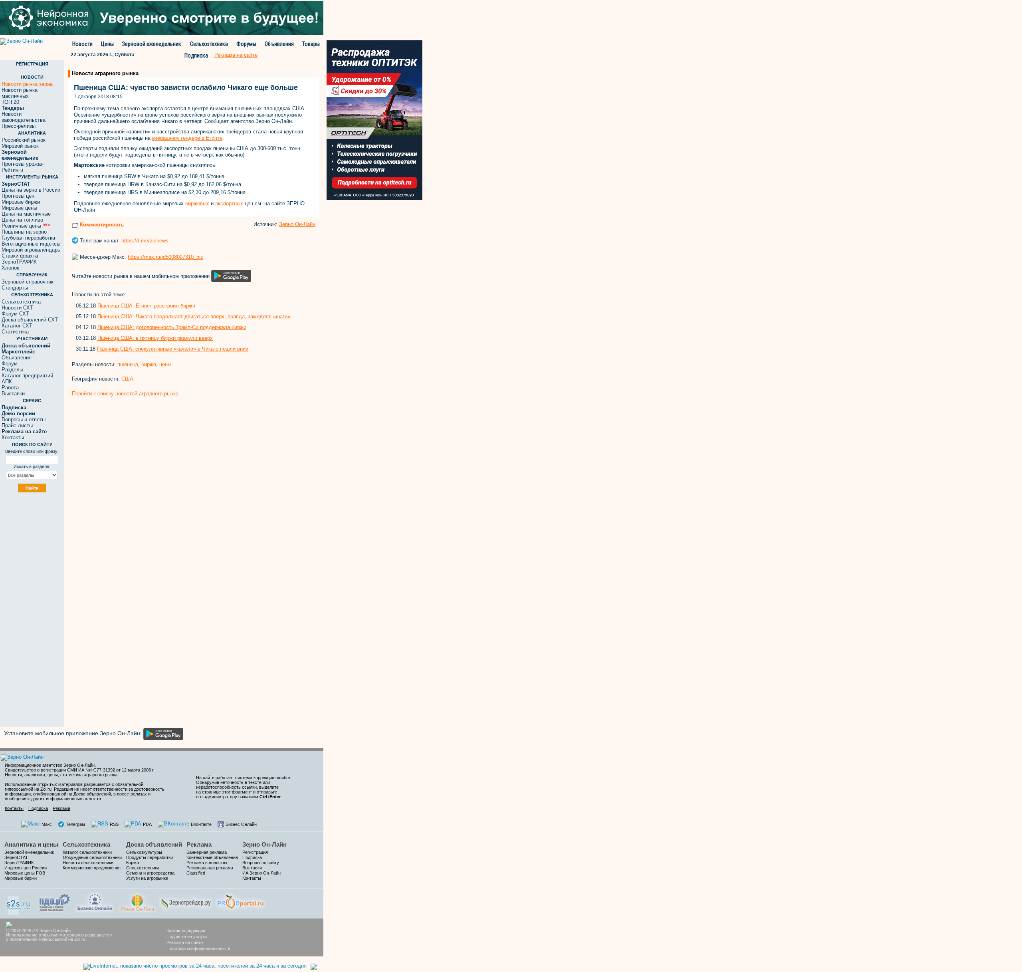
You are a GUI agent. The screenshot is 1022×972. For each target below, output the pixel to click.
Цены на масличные (26, 214)
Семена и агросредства (150, 873)
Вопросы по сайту (260, 862)
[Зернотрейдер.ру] (186, 901)
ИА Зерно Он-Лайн (261, 873)
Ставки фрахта (20, 256)
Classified (195, 873)
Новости (82, 44)
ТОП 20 (10, 102)
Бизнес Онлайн (241, 824)
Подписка (196, 55)
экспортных (229, 203)
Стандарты (15, 288)
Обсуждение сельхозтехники (92, 857)
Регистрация (255, 852)
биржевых (197, 203)
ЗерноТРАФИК (19, 262)
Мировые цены (19, 208)
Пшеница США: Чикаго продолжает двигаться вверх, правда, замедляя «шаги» (193, 316)
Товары (311, 44)
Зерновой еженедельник (151, 44)
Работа (10, 388)
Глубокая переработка (28, 238)
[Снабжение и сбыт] (19, 903)
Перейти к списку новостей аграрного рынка (125, 394)
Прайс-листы (17, 425)
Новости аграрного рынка (105, 73)
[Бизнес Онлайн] (94, 901)
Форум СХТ (15, 314)
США (127, 379)
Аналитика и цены (31, 844)
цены (165, 364)
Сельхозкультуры (144, 852)
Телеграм (75, 824)
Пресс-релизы (19, 126)
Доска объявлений (154, 844)
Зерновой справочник (27, 282)
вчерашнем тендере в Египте (187, 138)
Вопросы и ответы (24, 420)
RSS (114, 824)
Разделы (12, 370)
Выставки (13, 394)
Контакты (13, 437)
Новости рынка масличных (20, 93)
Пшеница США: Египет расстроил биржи (146, 306)
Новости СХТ (17, 308)
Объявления (279, 44)
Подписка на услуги (186, 936)
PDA (147, 824)
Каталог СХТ (17, 326)
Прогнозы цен (18, 196)
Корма (132, 862)
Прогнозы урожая (23, 164)
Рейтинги (12, 170)
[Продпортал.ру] (240, 901)
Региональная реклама (209, 867)
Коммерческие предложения (92, 867)
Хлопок (10, 268)
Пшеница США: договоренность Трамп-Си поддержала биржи (171, 327)
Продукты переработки (149, 857)
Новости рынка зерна (27, 84)
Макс (47, 824)
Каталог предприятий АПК (27, 379)
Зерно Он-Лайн (297, 224)
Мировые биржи (21, 202)
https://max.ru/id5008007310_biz (165, 257)
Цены (107, 44)
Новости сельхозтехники (88, 862)
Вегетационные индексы (31, 244)
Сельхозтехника (209, 44)
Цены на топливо (22, 220)
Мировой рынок (20, 146)
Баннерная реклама (206, 852)
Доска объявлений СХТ (30, 320)
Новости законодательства (24, 117)
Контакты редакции (185, 930)
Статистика (15, 332)
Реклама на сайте (184, 942)
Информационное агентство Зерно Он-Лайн (50, 765)
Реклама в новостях (207, 862)
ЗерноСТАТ (16, 857)
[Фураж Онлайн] (137, 901)
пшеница (127, 364)
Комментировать (102, 225)
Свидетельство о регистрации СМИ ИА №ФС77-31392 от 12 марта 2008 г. (79, 770)
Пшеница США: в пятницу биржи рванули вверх (155, 338)
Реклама (61, 808)
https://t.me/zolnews (144, 241)
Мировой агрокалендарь (31, 250)
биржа (148, 364)
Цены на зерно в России (31, 190)
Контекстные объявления (212, 857)
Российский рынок (24, 140)
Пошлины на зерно (24, 232)
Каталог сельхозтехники (87, 852)
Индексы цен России (25, 867)
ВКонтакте (201, 824)
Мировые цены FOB (24, 873)
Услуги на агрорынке (147, 878)
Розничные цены (26, 226)
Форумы (246, 44)
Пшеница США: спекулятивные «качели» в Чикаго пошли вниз (172, 349)
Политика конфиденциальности (198, 948)
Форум (10, 364)
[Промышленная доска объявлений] (55, 902)
